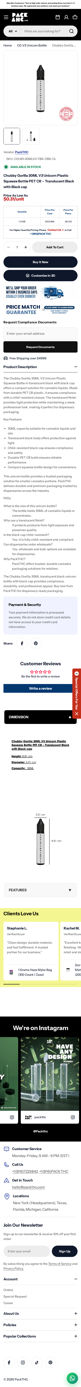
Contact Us (54, 229)
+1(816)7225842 (25, 1171)
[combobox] (40, 31)
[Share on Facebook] (22, 643)
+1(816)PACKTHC (40, 233)
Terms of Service (59, 1264)
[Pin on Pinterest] (35, 643)
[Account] (66, 17)
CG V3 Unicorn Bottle (32, 45)
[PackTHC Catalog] (57, 17)
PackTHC (22, 152)
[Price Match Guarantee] (40, 309)
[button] (76, 694)
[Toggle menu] (6, 17)
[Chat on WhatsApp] (72, 1378)
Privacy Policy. (13, 1268)
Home (7, 45)
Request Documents (40, 347)
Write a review (40, 688)
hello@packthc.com (28, 1187)
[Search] (71, 31)
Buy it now (40, 262)
